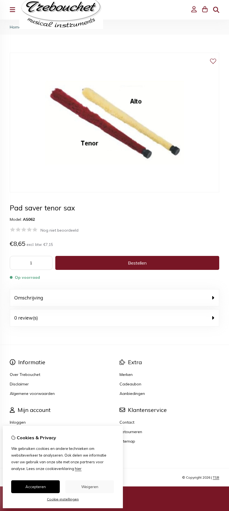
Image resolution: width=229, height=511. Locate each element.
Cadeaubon (130, 384)
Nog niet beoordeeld (59, 230)
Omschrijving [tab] (28, 298)
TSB (216, 477)
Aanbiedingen (132, 393)
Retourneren (131, 431)
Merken (126, 374)
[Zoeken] (216, 10)
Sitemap (127, 441)
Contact (127, 422)
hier (78, 468)
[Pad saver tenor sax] (114, 190)
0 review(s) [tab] (26, 318)
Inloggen (18, 422)
